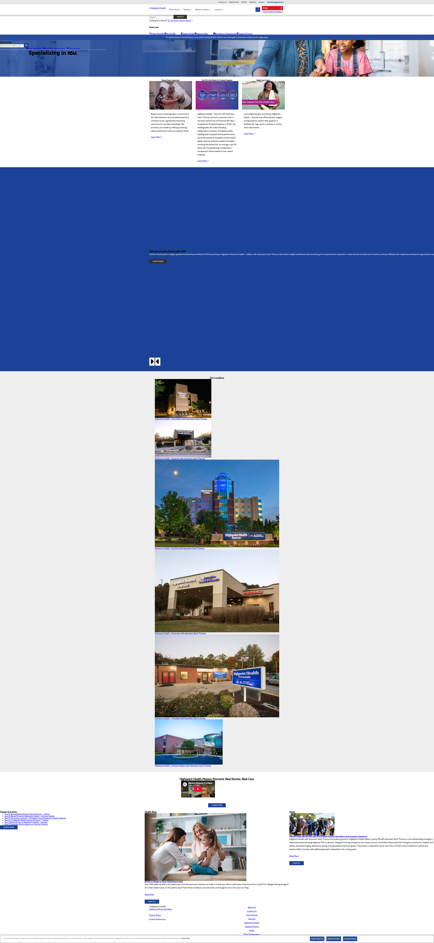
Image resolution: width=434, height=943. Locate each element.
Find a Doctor (174, 9)
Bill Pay (244, 2)
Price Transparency (252, 934)
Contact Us (222, 2)
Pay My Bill (170, 33)
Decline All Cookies (334, 939)
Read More (149, 894)
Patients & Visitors (202, 9)
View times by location (272, 11)
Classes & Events (245, 33)
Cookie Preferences (317, 939)
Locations (218, 9)
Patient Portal (234, 2)
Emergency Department (225, 33)
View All (152, 901)
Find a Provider (157, 33)
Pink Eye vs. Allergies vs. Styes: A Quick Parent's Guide (164, 882)
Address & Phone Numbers (160, 909)
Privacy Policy (155, 915)
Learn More (156, 137)
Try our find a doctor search (179, 20)
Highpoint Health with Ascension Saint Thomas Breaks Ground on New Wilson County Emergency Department (328, 836)
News (251, 930)
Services (186, 9)
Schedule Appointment (275, 2)
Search (180, 17)
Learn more (263, 37)
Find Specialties (35, 48)
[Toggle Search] (258, 9)
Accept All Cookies (350, 939)
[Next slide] (152, 362)
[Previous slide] (157, 362)
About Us (253, 2)
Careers (261, 2)
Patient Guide (202, 33)
